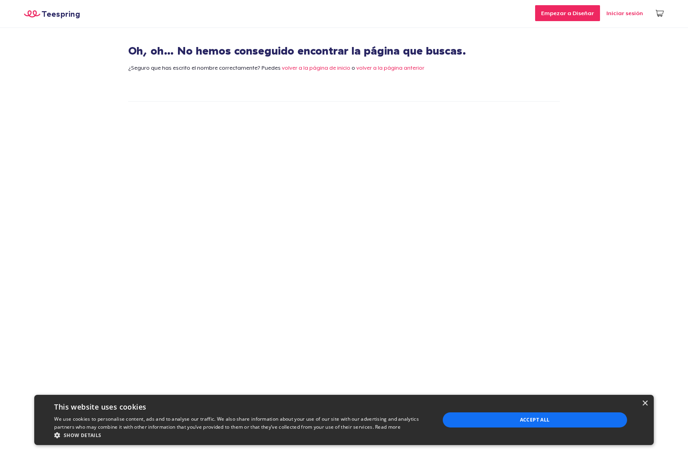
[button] (241, 435)
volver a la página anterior (390, 68)
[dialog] (343, 420)
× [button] (645, 403)
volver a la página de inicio (316, 68)
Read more (388, 427)
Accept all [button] (535, 419)
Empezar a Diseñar (567, 13)
